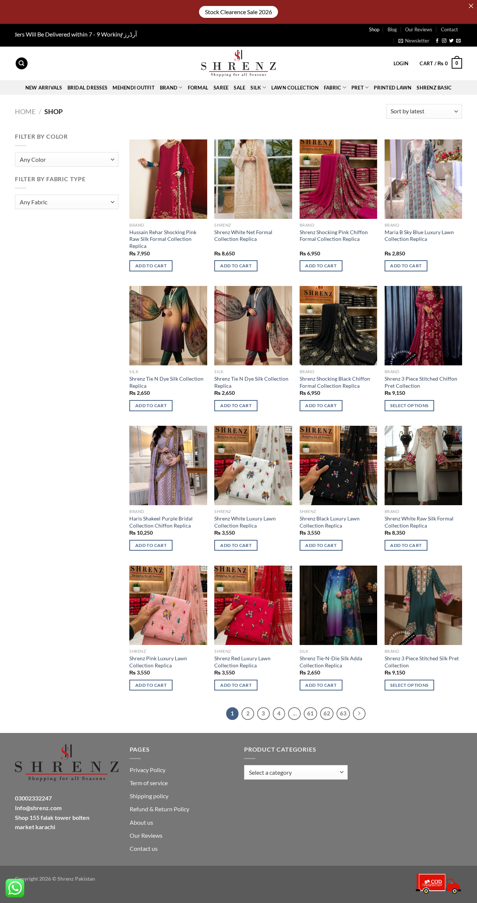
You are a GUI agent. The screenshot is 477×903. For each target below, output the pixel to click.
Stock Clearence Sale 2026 (238, 11)
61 (310, 713)
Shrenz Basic (434, 88)
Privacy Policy (147, 769)
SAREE (221, 88)
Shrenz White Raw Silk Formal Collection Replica (419, 522)
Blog (392, 29)
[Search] (22, 63)
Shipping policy (149, 795)
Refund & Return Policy (159, 808)
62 (326, 713)
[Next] (359, 713)
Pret (357, 88)
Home (25, 111)
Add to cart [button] (151, 265)
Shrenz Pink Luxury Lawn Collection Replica (158, 661)
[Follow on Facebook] (437, 41)
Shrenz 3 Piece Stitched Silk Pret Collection (422, 661)
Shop (374, 29)
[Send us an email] (458, 41)
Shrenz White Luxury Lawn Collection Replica (245, 522)
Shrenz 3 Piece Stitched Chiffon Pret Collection (421, 382)
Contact (449, 29)
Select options (409, 405)
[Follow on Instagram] (444, 41)
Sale (239, 88)
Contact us (144, 848)
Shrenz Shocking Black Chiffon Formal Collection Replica (335, 382)
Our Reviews (418, 29)
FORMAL (198, 88)
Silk (255, 88)
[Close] (471, 6)
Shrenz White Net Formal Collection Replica (243, 235)
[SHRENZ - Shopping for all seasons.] (238, 63)
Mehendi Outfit (134, 88)
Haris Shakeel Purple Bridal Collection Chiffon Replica (161, 522)
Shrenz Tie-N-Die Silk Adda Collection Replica (331, 661)
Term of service (149, 782)
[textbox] (65, 159)
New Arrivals (43, 88)
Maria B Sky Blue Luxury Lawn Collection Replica (419, 235)
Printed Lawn (392, 88)
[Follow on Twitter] (451, 41)
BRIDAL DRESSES (87, 88)
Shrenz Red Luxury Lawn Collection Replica (242, 661)
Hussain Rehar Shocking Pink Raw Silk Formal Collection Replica (162, 239)
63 (343, 713)
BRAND (168, 88)
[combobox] (67, 159)
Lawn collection (295, 88)
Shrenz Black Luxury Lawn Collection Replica (330, 522)
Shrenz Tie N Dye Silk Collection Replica (166, 382)
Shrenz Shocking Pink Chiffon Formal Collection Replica (334, 235)
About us (141, 822)
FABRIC (332, 88)
